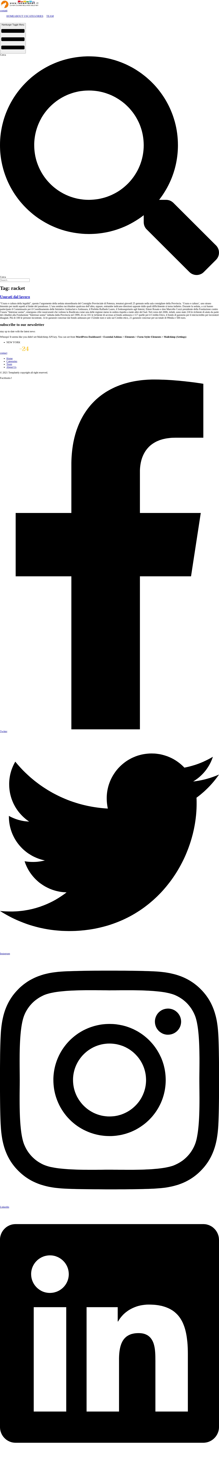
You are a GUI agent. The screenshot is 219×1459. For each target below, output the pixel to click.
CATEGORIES (35, 16)
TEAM (50, 16)
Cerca (3, 54)
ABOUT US (20, 16)
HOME (10, 16)
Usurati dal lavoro (15, 297)
